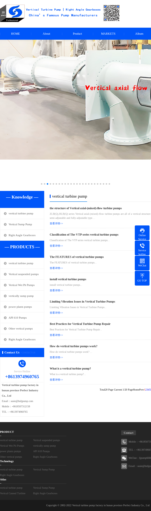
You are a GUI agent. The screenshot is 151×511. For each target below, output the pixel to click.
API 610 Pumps (18, 317)
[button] (41, 184)
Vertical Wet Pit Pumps (22, 285)
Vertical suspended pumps (24, 274)
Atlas (3, 479)
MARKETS (108, 33)
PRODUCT (7, 431)
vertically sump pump (21, 295)
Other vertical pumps (21, 328)
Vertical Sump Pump (20, 224)
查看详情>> (56, 223)
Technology (7, 461)
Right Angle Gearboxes (22, 235)
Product (77, 33)
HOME (15, 33)
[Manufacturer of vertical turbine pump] (60, 13)
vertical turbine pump (21, 213)
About (46, 33)
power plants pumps (20, 306)
